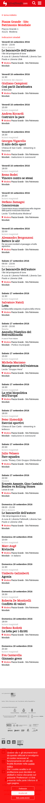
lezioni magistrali (10, 110)
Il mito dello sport (14, 144)
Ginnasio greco (12, 658)
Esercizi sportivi (13, 423)
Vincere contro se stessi (17, 178)
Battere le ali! (11, 241)
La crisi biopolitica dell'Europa (14, 394)
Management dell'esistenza (20, 366)
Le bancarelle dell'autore (19, 50)
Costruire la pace (13, 117)
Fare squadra (11, 456)
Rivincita (8, 549)
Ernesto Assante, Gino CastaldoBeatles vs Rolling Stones (22, 485)
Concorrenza (10, 205)
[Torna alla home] (15, 3)
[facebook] (3, 742)
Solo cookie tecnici (23, 798)
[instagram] (14, 742)
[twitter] (8, 742)
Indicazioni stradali (11, 37)
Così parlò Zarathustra (17, 86)
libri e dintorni (8, 47)
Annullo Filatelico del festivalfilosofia (16, 333)
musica (5, 481)
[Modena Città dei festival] (20, 743)
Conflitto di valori (14, 604)
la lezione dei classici (12, 80)
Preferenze (23, 788)
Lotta (5, 306)
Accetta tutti (23, 793)
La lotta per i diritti (15, 631)
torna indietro (10, 15)
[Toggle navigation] (39, 3)
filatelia (5, 329)
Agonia (6, 576)
